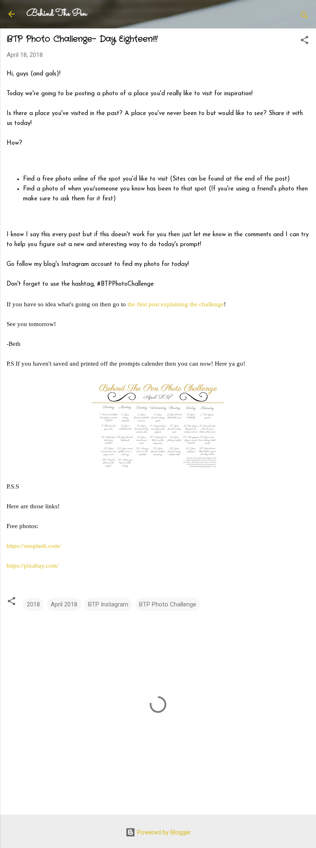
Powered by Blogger (163, 832)
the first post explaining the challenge (176, 304)
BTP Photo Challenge (167, 604)
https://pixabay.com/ (32, 565)
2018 (33, 604)
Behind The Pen (56, 14)
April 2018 (64, 604)
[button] (304, 41)
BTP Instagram (108, 604)
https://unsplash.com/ (34, 546)
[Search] (304, 16)
